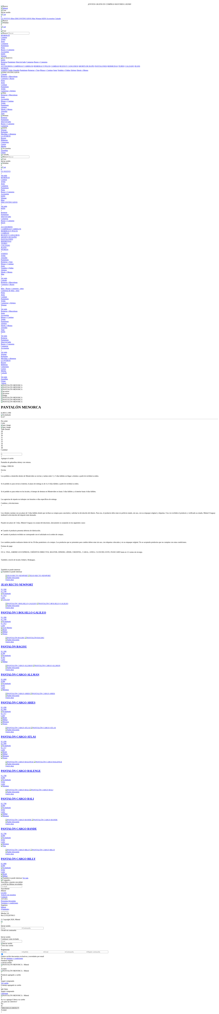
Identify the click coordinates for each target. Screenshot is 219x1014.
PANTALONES (101, 66)
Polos (3, 190)
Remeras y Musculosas (9, 282)
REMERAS (5, 178)
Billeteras (4, 365)
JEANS (137, 66)
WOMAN (4, 249)
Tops (2, 330)
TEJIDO (121, 66)
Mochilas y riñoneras (8, 358)
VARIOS (4, 70)
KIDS (44, 19)
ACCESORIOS (7, 66)
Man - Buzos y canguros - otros (12, 289)
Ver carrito (4, 983)
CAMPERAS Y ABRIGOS (23, 66)
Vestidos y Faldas (64, 70)
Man (34, 19)
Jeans (55, 70)
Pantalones (11, 62)
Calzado (58, 19)
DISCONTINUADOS (23, 19)
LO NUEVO (6, 19)
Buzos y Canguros (40, 62)
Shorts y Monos (82, 70)
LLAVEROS (5, 360)
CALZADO (129, 66)
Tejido (10, 70)
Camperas (30, 62)
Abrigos (73, 70)
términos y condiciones (14, 958)
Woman (39, 19)
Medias (3, 371)
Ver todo (4, 175)
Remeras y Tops (34, 70)
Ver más (25, 878)
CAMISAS (55, 66)
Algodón (16, 70)
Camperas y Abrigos (8, 303)
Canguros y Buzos (7, 284)
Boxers (3, 363)
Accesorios (50, 19)
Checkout (4, 993)
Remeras (4, 62)
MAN (3, 223)
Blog (13, 19)
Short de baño (21, 62)
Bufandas (4, 356)
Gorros (3, 369)
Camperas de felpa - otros (10, 291)
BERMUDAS (112, 66)
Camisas (4, 180)
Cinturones (5, 367)
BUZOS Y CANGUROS (69, 66)
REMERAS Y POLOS (42, 66)
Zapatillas (4, 379)
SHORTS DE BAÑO (86, 66)
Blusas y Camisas (46, 70)
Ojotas (3, 381)
